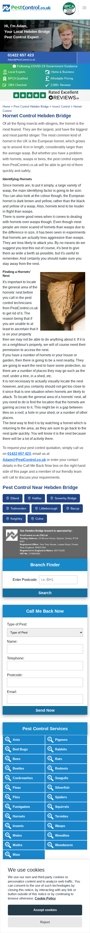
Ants (16, 739)
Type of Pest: (17, 624)
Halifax (37, 498)
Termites (61, 816)
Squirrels (62, 807)
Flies (16, 797)
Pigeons (61, 739)
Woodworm (64, 845)
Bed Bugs (20, 749)
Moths (17, 845)
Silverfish (62, 787)
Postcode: (14, 675)
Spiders (61, 797)
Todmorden (18, 508)
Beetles (18, 768)
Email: (12, 692)
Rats (58, 759)
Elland (14, 498)
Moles (17, 835)
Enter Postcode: (25, 580)
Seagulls (61, 778)
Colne (39, 518)
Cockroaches (23, 778)
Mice (16, 854)
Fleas (17, 787)
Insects (18, 826)
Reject (45, 922)
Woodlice (62, 835)
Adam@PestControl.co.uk (21, 59)
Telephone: (15, 658)
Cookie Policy (45, 898)
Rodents (61, 768)
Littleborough (48, 508)
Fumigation (21, 807)
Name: (12, 641)
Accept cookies (45, 910)
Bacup (75, 508)
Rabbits (61, 749)
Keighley (16, 518)
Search (45, 593)
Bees (16, 759)
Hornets (19, 816)
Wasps (60, 826)
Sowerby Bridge (65, 498)
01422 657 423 (21, 55)
